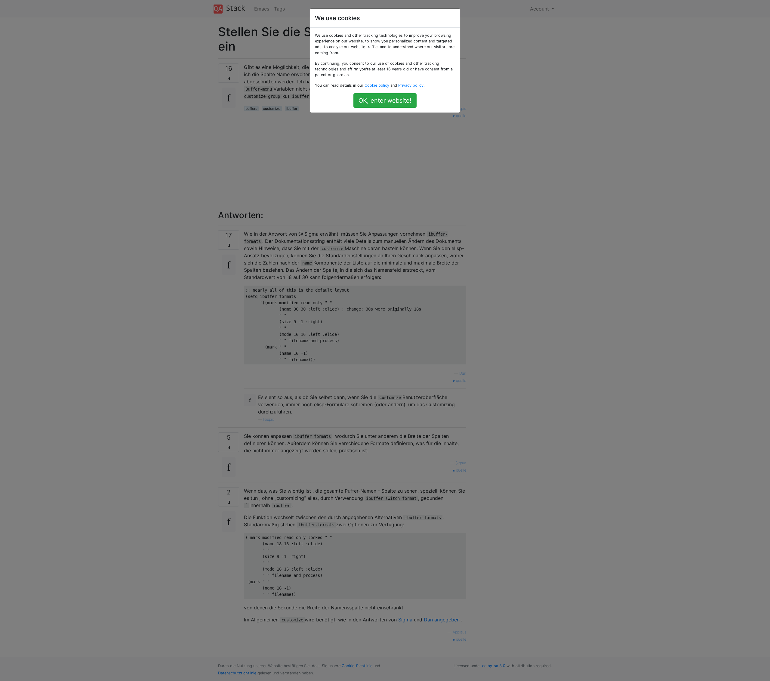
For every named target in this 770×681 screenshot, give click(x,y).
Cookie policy (377, 85)
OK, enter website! (385, 100)
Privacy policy (411, 85)
